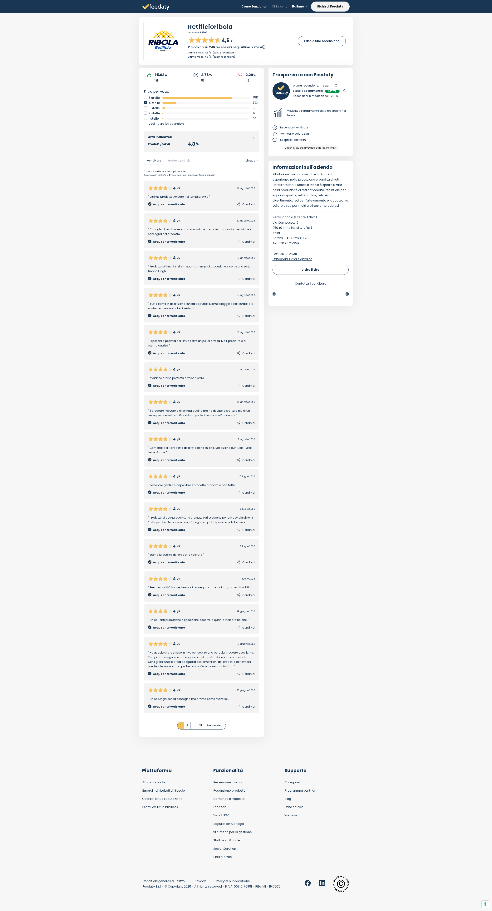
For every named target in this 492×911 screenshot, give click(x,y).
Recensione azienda (228, 782)
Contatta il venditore (310, 283)
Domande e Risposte (229, 799)
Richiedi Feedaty (330, 6)
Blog (287, 799)
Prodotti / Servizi (179, 160)
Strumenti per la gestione (232, 832)
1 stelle (154, 118)
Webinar (290, 815)
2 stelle (154, 113)
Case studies (293, 807)
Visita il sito (310, 269)
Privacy (200, 881)
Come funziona (253, 6)
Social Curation (224, 848)
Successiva (215, 725)
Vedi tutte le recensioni (166, 124)
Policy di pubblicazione (233, 881)
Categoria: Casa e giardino (292, 259)
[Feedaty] (155, 7)
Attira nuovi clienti (155, 782)
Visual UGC (221, 815)
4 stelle (154, 103)
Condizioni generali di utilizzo (163, 881)
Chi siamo (280, 6)
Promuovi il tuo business (160, 807)
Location (219, 807)
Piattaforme (222, 857)
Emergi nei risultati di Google (163, 790)
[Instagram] (347, 294)
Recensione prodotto (229, 790)
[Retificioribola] (163, 41)
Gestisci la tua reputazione (162, 799)
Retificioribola (210, 26)
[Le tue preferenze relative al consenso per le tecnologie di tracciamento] (485, 904)
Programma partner (300, 790)
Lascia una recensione (321, 41)
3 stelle (154, 108)
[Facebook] (274, 294)
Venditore (154, 160)
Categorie (292, 782)
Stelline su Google (226, 840)
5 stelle (154, 98)
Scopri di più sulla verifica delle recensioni (309, 147)
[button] (311, 113)
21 (200, 725)
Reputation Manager (228, 824)
